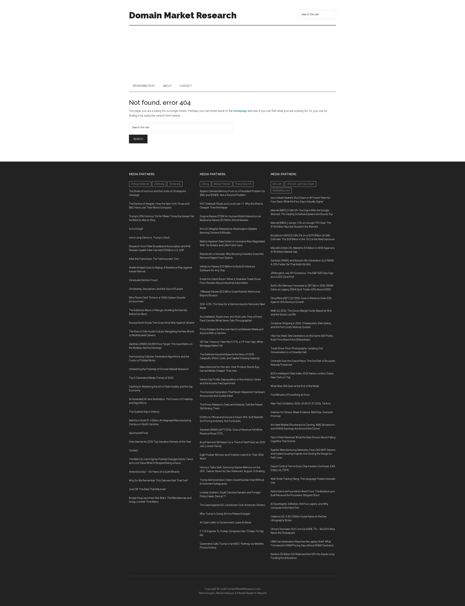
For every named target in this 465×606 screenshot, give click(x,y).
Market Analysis (225, 593)
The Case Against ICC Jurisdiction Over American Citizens (232, 505)
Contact (133, 450)
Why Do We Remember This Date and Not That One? (158, 480)
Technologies (207, 593)
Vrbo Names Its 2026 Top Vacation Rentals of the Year (160, 441)
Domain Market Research (182, 15)
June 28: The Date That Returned (147, 489)
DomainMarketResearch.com (243, 588)
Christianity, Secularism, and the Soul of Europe (156, 288)
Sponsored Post (138, 433)
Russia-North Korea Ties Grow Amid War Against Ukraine (161, 322)
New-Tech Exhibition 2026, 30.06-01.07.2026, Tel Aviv (301, 403)
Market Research (247, 593)
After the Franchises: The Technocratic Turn (154, 258)
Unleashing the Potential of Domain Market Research (159, 369)
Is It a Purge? (136, 228)
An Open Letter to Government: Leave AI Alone (225, 522)
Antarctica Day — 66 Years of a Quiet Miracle (154, 471)
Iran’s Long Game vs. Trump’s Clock (149, 237)
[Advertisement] (232, 52)
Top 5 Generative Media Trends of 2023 (151, 377)
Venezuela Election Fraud (143, 280)
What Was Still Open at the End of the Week (295, 386)
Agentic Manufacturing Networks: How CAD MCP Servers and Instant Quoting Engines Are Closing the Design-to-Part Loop (303, 453)
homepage (240, 111)
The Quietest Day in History (144, 411)
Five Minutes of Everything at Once (290, 394)
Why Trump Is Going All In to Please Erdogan (225, 513)
